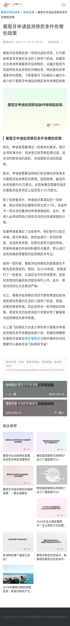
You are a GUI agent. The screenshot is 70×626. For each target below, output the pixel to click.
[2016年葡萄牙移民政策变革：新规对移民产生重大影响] (18, 574)
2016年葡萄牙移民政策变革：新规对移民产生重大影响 (18, 589)
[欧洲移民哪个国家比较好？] (18, 541)
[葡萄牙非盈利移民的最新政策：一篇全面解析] (18, 475)
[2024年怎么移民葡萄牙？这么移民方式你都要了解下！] (52, 508)
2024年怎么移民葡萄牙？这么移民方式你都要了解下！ (51, 523)
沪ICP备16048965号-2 (55, 616)
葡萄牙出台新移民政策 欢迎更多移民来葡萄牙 (16, 457)
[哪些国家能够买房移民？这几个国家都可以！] (52, 442)
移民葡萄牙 (32, 338)
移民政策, (54, 42)
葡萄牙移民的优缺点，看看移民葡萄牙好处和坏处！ (51, 557)
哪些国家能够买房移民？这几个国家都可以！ (51, 457)
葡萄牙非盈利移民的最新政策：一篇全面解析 (18, 491)
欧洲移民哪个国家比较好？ (16, 557)
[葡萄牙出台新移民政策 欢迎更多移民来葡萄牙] (18, 442)
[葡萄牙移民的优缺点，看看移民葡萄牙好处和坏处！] (52, 541)
